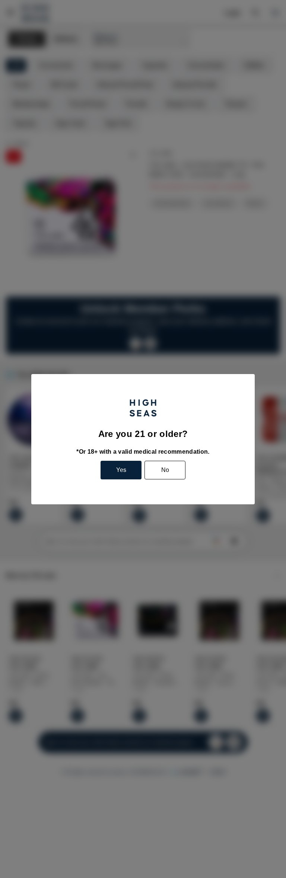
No (165, 470)
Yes (121, 470)
